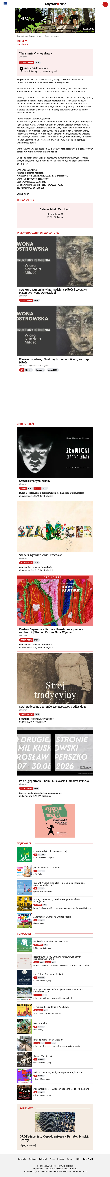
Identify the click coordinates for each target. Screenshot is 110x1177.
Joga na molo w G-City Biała (46, 868)
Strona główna (22, 36)
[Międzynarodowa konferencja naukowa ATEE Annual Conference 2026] (24, 994)
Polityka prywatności (46, 1166)
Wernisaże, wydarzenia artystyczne (34, 366)
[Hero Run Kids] (24, 1026)
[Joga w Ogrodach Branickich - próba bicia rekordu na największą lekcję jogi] (24, 887)
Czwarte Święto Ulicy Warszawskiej (50, 851)
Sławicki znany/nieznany (34, 481)
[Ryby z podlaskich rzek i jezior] (24, 1043)
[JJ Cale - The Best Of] (24, 1059)
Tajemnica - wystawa (53, 36)
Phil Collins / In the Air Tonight (48, 974)
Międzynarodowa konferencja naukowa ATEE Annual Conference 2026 (58, 991)
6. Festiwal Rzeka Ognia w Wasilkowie (51, 1007)
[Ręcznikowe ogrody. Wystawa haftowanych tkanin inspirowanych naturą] (24, 961)
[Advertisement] (55, 398)
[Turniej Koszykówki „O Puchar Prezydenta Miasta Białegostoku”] (24, 903)
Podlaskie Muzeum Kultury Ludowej (36, 719)
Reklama (32, 1159)
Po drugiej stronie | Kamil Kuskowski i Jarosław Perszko (54, 781)
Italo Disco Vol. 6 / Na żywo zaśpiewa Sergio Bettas (58, 1073)
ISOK (78, 1159)
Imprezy (32, 36)
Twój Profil (88, 1159)
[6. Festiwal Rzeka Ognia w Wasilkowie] (24, 1010)
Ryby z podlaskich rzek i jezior (48, 1040)
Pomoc (70, 1159)
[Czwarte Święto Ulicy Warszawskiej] (24, 854)
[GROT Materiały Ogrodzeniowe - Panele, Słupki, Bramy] (55, 1122)
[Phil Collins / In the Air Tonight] (24, 977)
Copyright (37, 1168)
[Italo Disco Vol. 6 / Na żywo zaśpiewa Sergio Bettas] (24, 1076)
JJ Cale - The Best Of (42, 1056)
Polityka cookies (65, 1166)
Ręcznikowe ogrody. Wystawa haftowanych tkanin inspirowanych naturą (57, 958)
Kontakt (60, 1159)
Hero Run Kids (40, 1023)
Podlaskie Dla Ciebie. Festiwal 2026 (50, 941)
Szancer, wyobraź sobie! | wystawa (40, 555)
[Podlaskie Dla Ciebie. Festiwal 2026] (24, 945)
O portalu (21, 1159)
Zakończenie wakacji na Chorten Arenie (52, 917)
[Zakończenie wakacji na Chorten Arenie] (24, 920)
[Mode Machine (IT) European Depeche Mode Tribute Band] (24, 1092)
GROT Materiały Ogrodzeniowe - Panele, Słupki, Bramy (54, 1138)
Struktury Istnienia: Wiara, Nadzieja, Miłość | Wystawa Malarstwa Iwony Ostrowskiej (53, 291)
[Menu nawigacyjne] (105, 4)
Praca (52, 1159)
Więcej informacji (28, 1145)
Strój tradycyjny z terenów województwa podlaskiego (53, 706)
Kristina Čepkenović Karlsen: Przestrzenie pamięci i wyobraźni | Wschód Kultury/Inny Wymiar (52, 631)
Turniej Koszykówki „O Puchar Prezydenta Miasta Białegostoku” (56, 900)
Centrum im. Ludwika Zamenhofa (35, 567)
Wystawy (40, 36)
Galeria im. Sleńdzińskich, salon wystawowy (40, 793)
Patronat (43, 1159)
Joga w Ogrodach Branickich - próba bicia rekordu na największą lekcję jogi (59, 884)
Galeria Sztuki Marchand (36, 68)
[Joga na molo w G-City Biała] (24, 871)
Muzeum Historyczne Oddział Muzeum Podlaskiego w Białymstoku (52, 493)
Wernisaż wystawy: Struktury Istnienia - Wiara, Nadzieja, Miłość (54, 361)
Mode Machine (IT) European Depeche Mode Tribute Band (61, 1089)
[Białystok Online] (55, 4)
